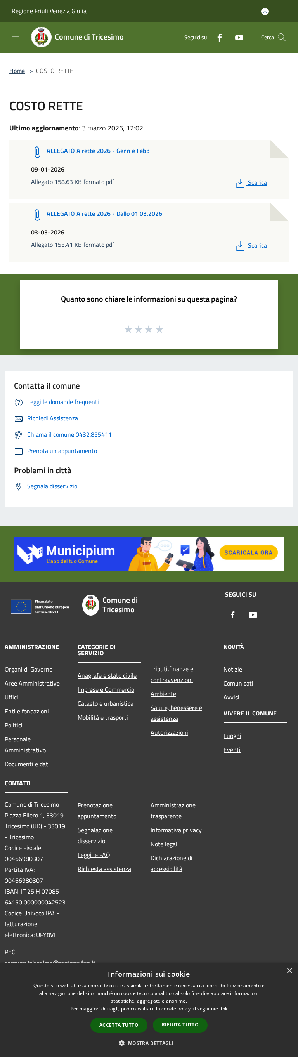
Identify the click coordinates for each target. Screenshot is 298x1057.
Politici (14, 725)
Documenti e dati (27, 764)
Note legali (165, 844)
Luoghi (232, 735)
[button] (149, 1043)
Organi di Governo (28, 669)
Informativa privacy (176, 830)
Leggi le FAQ (94, 854)
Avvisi (231, 697)
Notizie (233, 669)
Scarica (257, 182)
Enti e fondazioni (27, 711)
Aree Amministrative (32, 683)
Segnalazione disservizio (95, 835)
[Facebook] (216, 37)
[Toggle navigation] (15, 36)
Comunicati (238, 683)
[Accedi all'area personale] (264, 11)
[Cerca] (281, 37)
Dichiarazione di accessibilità (171, 863)
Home (17, 70)
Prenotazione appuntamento (97, 810)
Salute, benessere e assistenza (176, 713)
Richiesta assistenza (104, 868)
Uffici (11, 697)
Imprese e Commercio (106, 689)
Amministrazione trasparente (173, 810)
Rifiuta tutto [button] (180, 1024)
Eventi (232, 749)
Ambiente (163, 693)
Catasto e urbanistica (105, 703)
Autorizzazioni (169, 732)
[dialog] (149, 1010)
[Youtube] (236, 37)
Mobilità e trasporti (103, 717)
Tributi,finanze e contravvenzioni (172, 674)
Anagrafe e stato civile (107, 675)
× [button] (289, 971)
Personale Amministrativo (25, 744)
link (223, 1008)
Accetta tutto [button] (119, 1025)
